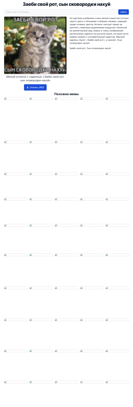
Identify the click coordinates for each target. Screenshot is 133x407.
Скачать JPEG (37, 87)
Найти (123, 12)
